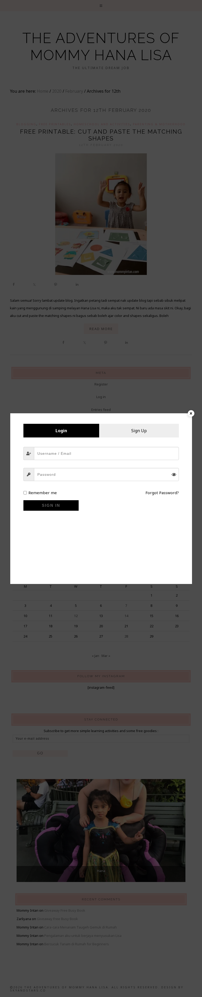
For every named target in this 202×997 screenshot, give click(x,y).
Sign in (51, 505)
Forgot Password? (162, 492)
